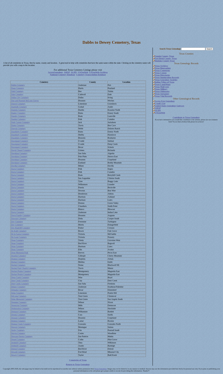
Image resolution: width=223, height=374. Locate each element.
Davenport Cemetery (19, 141)
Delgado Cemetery (18, 290)
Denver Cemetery (18, 327)
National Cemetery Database (62, 75)
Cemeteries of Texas (78, 360)
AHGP (67, 72)
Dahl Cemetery (17, 91)
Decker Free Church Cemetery (23, 268)
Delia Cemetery (17, 293)
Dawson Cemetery (18, 218)
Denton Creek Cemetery (21, 324)
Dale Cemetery (17, 94)
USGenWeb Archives (98, 72)
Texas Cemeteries (162, 70)
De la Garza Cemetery (20, 234)
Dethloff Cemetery (18, 346)
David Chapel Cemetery (21, 150)
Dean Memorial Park (19, 253)
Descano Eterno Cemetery (22, 336)
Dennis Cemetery (18, 315)
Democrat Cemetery (19, 305)
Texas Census (161, 73)
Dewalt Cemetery (18, 352)
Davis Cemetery (17, 169)
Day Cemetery (17, 222)
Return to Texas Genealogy (78, 364)
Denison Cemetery (18, 312)
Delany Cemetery (18, 287)
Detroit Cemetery (18, 349)
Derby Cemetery (18, 330)
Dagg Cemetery (17, 88)
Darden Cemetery (18, 119)
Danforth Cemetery (19, 107)
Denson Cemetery (18, 318)
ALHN (74, 72)
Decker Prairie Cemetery (21, 271)
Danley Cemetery (18, 113)
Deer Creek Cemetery (20, 280)
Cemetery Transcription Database (91, 75)
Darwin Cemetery (18, 128)
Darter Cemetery (18, 125)
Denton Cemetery (18, 321)
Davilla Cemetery (18, 166)
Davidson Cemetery (19, 153)
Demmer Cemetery (19, 302)
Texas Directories (162, 75)
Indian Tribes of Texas (164, 82)
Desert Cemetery (18, 339)
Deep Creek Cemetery (20, 277)
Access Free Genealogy (165, 101)
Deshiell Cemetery (18, 343)
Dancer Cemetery (18, 104)
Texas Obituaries (162, 91)
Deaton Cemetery (18, 259)
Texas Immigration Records (167, 77)
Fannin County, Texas (164, 56)
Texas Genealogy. (100, 369)
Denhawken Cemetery (20, 308)
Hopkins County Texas (165, 61)
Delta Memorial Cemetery (21, 299)
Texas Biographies (163, 68)
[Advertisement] (111, 19)
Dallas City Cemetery (20, 97)
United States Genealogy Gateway (169, 106)
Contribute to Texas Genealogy (186, 117)
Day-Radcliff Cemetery (20, 228)
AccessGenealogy (55, 72)
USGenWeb (83, 72)
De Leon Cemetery (19, 237)
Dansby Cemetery (18, 116)
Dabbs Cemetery (18, 85)
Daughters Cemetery (19, 138)
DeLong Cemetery (18, 296)
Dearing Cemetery (18, 256)
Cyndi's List (160, 103)
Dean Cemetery (17, 240)
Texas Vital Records (163, 96)
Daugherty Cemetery (19, 132)
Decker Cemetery (18, 262)
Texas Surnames (162, 94)
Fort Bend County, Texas (166, 58)
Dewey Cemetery (18, 355)
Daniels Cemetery (18, 110)
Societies (173, 80)
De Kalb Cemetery (18, 231)
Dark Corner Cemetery (20, 122)
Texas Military (161, 89)
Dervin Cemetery (18, 333)
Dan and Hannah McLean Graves (25, 101)
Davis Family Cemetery (20, 215)
